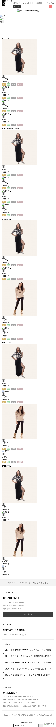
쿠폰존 (39, 3)
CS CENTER (8, 593)
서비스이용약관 (24, 583)
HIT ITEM (5, 38)
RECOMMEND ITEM (10, 129)
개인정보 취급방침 (40, 583)
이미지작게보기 (30, 30)
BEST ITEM (6, 343)
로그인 (5, 3)
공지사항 (7, 644)
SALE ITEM (6, 466)
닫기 (2, 22)
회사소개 (11, 583)
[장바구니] (3, 76)
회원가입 (17, 3)
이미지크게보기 (25, 30)
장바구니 (50, 3)
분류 (4, 12)
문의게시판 (28, 614)
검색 (52, 12)
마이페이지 (28, 3)
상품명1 (5, 79)
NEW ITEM (6, 219)
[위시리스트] (4, 76)
